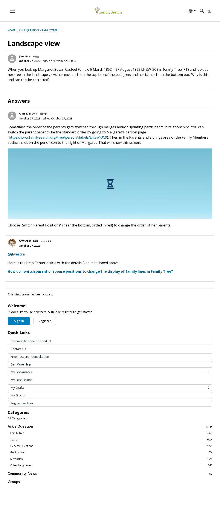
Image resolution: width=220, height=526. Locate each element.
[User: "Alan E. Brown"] (12, 116)
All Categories (17, 418)
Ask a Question (110, 426)
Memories (111, 459)
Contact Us (18, 349)
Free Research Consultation (30, 357)
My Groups (18, 395)
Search (111, 440)
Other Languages (111, 465)
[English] (108, 10)
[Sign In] (209, 11)
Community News (110, 473)
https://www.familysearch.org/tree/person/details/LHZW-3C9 (58, 137)
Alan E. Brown (28, 113)
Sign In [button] (19, 321)
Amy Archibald (28, 241)
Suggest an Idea (22, 403)
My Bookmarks (110, 372)
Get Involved (111, 452)
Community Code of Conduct (31, 341)
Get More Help (21, 364)
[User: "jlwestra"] (12, 58)
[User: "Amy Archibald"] (12, 243)
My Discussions (21, 380)
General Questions (111, 446)
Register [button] (44, 321)
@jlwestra (16, 254)
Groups (14, 482)
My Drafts (110, 387)
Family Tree (111, 433)
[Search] (202, 11)
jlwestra (24, 56)
